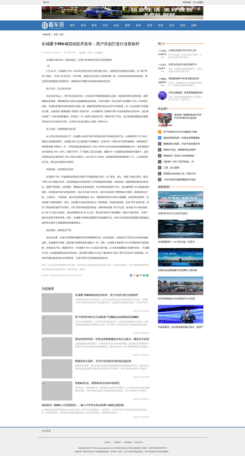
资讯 (83, 25)
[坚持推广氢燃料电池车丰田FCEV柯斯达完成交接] (165, 120)
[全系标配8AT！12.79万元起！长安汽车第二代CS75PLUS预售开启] (180, 229)
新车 (94, 25)
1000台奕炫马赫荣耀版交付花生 (179, 179)
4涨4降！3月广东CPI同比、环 (178, 161)
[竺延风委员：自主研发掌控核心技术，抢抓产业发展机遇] (180, 314)
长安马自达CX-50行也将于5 (182, 64)
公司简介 (107, 442)
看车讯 (46, 2)
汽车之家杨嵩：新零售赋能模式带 (185, 92)
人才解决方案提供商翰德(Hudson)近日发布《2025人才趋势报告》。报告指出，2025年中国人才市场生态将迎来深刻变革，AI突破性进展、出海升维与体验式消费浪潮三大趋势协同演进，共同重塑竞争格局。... (94, 411)
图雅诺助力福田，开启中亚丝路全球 (181, 143)
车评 (105, 25)
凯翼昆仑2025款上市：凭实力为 (179, 173)
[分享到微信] (147, 275)
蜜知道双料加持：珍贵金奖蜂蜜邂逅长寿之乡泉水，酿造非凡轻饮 (112, 339)
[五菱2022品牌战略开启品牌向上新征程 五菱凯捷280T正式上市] (180, 257)
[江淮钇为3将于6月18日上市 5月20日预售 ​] (162, 53)
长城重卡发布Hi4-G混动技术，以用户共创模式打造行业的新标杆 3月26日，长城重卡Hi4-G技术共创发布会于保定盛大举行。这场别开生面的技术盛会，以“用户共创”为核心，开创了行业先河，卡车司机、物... (112, 301)
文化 (171, 25)
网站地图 (187, 2)
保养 (127, 25)
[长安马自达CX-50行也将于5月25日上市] (162, 67)
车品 (116, 25)
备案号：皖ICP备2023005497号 (154, 448)
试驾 (149, 25)
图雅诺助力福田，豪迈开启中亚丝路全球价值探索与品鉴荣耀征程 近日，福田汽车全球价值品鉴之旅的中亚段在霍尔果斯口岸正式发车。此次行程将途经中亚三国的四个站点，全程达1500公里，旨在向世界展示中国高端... (112, 367)
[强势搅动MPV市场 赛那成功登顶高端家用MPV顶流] (162, 81)
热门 (62, 34)
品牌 (193, 25)
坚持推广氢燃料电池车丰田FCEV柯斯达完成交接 (187, 116)
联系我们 (117, 442)
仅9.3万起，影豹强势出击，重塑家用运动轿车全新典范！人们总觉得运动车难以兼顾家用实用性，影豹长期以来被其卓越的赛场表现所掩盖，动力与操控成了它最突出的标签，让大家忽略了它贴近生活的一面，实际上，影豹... (112, 389)
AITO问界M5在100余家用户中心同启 (176, 298)
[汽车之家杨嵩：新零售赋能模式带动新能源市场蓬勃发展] (162, 95)
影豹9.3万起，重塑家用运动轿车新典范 (97, 383)
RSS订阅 (138, 442)
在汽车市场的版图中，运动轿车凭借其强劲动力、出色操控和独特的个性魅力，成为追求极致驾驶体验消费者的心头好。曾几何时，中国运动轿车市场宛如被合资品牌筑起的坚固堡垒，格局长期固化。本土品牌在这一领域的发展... (112, 323)
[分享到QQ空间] (134, 275)
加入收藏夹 (198, 2)
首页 (72, 25)
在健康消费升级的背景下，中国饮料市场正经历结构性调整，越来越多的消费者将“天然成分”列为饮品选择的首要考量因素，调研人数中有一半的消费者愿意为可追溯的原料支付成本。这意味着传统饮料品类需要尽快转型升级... (112, 345)
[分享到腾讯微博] (141, 275)
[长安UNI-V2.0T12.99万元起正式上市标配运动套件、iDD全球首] (180, 200)
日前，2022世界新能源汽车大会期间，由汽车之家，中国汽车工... (185, 98)
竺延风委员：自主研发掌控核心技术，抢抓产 (180, 327)
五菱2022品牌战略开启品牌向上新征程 (177, 270)
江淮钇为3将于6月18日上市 (182, 50)
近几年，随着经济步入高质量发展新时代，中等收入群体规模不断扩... (185, 84)
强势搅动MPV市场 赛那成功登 (183, 78)
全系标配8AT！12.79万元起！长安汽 (176, 241)
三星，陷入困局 (171, 167)
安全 (160, 25)
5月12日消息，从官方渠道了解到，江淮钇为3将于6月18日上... (185, 55)
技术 (138, 25)
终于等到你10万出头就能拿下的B (180, 131)
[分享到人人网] (144, 275)
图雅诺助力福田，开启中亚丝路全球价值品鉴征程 (103, 361)
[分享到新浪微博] (137, 275)
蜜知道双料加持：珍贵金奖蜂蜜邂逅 (181, 137)
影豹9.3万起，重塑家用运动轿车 (179, 149)
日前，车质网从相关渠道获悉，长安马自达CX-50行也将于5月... (185, 69)
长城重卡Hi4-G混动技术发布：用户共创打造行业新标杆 (106, 295)
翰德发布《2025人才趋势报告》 (179, 155)
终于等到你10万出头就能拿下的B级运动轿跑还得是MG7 (107, 317)
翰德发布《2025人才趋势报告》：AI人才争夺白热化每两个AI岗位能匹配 (83, 405)
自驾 (182, 25)
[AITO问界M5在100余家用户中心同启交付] (180, 286)
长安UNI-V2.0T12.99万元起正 (173, 213)
